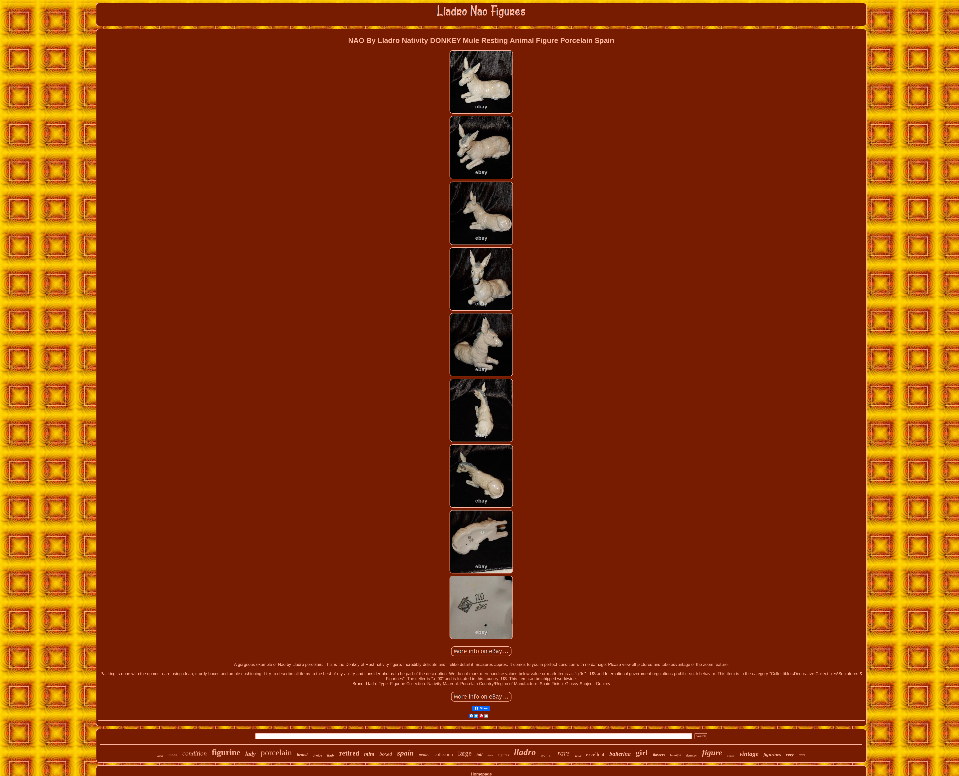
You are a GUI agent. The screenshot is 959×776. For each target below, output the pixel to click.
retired (349, 753)
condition (194, 753)
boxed (385, 754)
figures (503, 755)
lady (250, 754)
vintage (748, 753)
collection (444, 754)
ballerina (620, 754)
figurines (772, 754)
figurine (226, 752)
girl (642, 752)
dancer (691, 755)
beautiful (675, 755)
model (424, 754)
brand (302, 754)
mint (369, 754)
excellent (595, 754)
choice (317, 755)
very (790, 754)
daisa (578, 755)
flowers (659, 755)
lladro (525, 752)
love (490, 755)
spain (405, 753)
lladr (330, 755)
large (465, 753)
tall (479, 754)
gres (802, 755)
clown (160, 756)
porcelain (276, 752)
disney (730, 755)
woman (546, 755)
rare (563, 753)
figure (712, 752)
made (173, 755)
